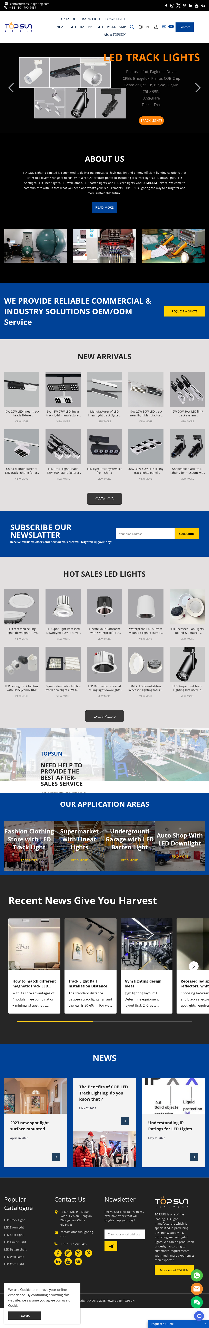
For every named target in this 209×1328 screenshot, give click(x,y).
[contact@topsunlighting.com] (6, 4)
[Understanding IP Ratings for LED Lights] (194, 1157)
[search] (132, 27)
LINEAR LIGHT (65, 27)
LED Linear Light (15, 1242)
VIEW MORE (21, 421)
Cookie (25, 1289)
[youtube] (197, 6)
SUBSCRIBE (187, 534)
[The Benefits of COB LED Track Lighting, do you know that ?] (125, 1121)
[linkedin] (191, 6)
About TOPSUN (115, 34)
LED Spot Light (14, 1235)
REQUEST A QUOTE (185, 311)
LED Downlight (14, 1227)
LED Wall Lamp (14, 1257)
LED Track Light (14, 1220)
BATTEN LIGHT (91, 27)
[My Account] (155, 27)
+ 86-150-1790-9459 (22, 7)
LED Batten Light (15, 1249)
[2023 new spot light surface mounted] (56, 1157)
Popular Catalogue (18, 1203)
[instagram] (172, 6)
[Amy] (197, 1275)
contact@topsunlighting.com (29, 4)
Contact (184, 27)
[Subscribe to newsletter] (110, 1246)
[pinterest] (184, 6)
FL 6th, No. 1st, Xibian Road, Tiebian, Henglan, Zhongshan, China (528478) (76, 1218)
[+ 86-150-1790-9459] (5, 7)
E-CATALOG (104, 716)
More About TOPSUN (174, 1270)
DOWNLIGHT (115, 19)
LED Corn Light (14, 1264)
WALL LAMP (116, 27)
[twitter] (178, 6)
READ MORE (104, 207)
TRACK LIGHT (91, 19)
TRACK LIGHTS (151, 120)
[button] (194, 966)
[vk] (203, 6)
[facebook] (166, 6)
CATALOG (69, 19)
